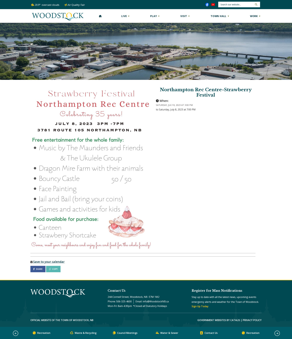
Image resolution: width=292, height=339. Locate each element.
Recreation (43, 333)
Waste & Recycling (85, 333)
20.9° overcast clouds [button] (47, 5)
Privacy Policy (252, 320)
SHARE (39, 269)
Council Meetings (127, 333)
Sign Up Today (200, 306)
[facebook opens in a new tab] (207, 4)
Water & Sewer (169, 333)
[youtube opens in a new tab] (213, 4)
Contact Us (211, 333)
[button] (255, 4)
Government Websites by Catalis (218, 320)
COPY (55, 269)
